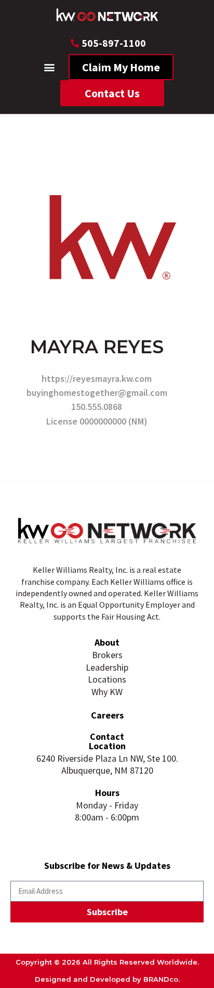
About (107, 642)
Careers (107, 715)
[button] (49, 67)
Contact (107, 736)
